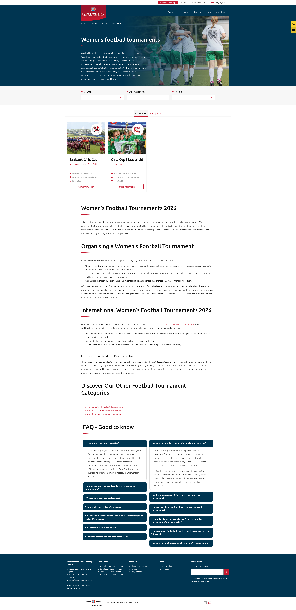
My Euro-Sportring (167, 2)
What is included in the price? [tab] (101, 527)
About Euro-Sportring (139, 566)
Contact (183, 2)
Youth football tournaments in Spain (80, 581)
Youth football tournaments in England (80, 570)
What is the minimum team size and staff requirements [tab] (180, 543)
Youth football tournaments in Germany (80, 575)
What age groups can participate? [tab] (103, 497)
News (209, 12)
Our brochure (167, 566)
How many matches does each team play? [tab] (107, 536)
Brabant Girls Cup (84, 159)
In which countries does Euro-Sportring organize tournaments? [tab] (110, 487)
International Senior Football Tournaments (104, 414)
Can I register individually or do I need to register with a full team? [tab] (180, 533)
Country (88, 91)
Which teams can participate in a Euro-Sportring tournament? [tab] (176, 497)
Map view (156, 113)
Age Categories (137, 91)
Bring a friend (136, 571)
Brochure (198, 12)
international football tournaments (178, 324)
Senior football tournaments (111, 574)
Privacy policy (167, 569)
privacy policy (218, 579)
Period (178, 91)
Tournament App (198, 2)
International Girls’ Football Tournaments (104, 410)
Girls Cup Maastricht (127, 159)
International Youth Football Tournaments (104, 406)
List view (142, 113)
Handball (186, 12)
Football (171, 12)
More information (86, 186)
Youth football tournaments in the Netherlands (80, 586)
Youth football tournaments (111, 566)
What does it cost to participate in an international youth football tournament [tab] (114, 517)
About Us (220, 12)
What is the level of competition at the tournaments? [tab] (179, 443)
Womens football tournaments (112, 571)
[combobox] (148, 97)
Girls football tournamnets (111, 569)
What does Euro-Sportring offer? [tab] (102, 443)
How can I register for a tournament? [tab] (104, 506)
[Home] (93, 13)
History (134, 569)
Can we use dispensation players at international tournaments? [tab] (176, 509)
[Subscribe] (226, 572)
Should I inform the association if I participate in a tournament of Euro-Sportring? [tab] (177, 521)
